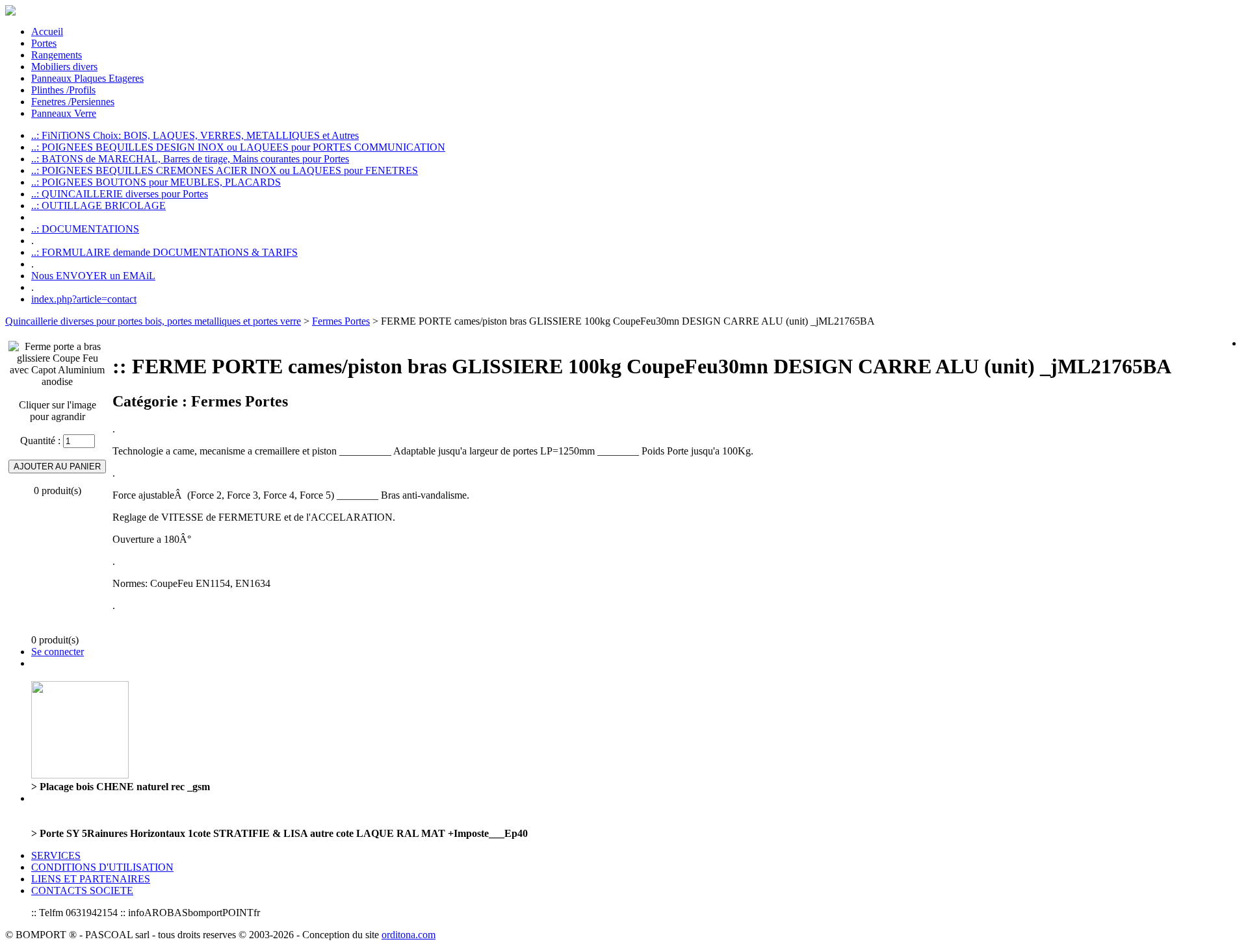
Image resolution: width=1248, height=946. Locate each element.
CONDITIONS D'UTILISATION (102, 867)
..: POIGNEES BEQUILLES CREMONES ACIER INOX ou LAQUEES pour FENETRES (224, 170)
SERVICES (56, 855)
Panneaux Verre (63, 113)
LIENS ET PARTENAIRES (90, 878)
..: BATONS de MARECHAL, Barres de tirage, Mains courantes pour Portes (190, 158)
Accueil (47, 31)
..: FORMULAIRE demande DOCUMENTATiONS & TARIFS (164, 252)
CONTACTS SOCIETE (82, 890)
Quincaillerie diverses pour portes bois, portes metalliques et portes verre (153, 321)
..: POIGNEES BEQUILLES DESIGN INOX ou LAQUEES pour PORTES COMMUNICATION (238, 147)
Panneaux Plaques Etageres (87, 78)
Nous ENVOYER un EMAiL (93, 275)
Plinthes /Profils (63, 89)
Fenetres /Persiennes (72, 101)
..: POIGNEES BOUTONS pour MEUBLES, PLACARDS (156, 182)
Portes (44, 43)
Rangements (56, 54)
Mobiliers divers (64, 66)
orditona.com (409, 934)
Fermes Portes (341, 321)
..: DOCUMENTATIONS (85, 228)
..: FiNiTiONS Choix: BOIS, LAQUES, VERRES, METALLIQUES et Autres (195, 135)
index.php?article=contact (83, 299)
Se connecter (57, 651)
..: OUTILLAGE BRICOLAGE (98, 205)
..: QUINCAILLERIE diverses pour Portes (119, 193)
